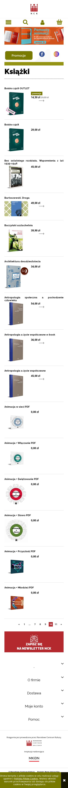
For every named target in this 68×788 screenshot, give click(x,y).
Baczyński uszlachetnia (18, 225)
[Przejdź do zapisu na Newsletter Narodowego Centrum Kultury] (34, 638)
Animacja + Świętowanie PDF (21, 479)
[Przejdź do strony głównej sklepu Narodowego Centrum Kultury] (34, 8)
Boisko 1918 (11, 124)
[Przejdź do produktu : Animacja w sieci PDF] (16, 422)
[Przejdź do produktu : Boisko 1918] (16, 140)
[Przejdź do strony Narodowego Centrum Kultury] (34, 742)
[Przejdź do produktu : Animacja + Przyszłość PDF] (16, 566)
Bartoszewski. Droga (17, 197)
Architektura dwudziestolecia (22, 261)
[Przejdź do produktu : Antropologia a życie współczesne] (16, 386)
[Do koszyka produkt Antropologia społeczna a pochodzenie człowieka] (33, 308)
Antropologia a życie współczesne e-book (29, 334)
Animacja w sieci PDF (17, 406)
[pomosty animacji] (34, 35)
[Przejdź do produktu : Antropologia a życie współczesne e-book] (16, 350)
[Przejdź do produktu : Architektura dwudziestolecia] (16, 277)
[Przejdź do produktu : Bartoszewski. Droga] (16, 208)
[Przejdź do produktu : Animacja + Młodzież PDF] (16, 603)
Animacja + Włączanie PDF (20, 443)
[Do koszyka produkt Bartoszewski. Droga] (33, 208)
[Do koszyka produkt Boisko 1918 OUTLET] (33, 102)
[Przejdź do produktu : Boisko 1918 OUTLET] (16, 103)
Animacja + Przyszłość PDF (20, 551)
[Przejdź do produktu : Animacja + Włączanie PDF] (16, 458)
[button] (8, 22)
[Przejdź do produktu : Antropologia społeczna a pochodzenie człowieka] (16, 314)
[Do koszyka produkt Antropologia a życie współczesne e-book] (33, 345)
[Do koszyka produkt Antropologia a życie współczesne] (33, 381)
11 (56, 624)
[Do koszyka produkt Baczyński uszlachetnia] (33, 235)
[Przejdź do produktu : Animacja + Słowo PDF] (16, 530)
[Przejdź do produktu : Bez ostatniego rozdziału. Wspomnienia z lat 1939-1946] (16, 177)
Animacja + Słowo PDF (17, 515)
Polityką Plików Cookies (26, 778)
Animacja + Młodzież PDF (19, 587)
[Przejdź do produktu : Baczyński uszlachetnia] (16, 240)
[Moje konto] (42, 22)
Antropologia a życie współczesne (25, 370)
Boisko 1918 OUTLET (17, 88)
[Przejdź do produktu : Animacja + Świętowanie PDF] (16, 494)
